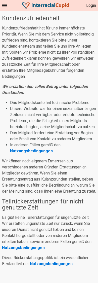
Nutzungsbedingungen (31, 151)
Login (91, 5)
